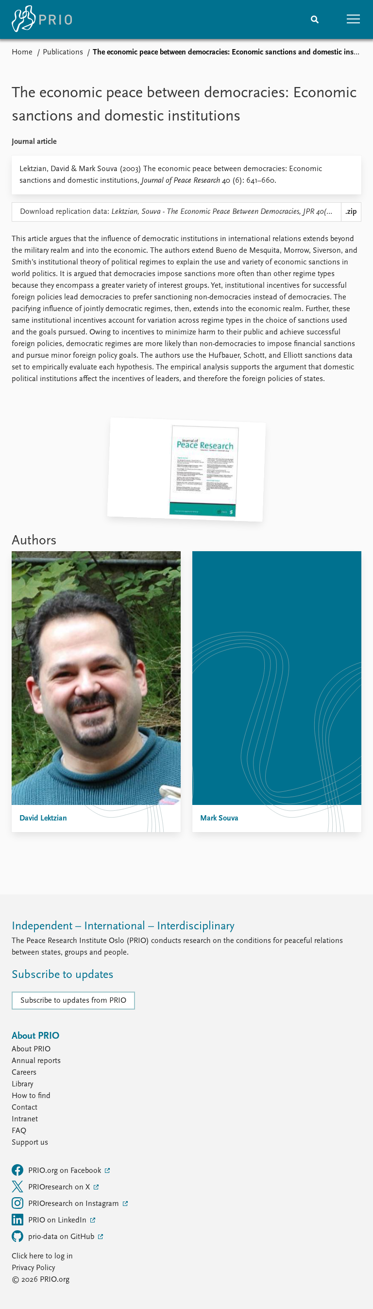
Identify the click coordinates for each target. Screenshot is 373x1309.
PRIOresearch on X (60, 1187)
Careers (24, 1073)
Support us (30, 1143)
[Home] (42, 19)
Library (22, 1084)
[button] (353, 19)
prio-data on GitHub (62, 1237)
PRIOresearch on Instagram (74, 1204)
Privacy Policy (33, 1268)
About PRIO (31, 1049)
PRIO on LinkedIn (58, 1220)
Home (22, 52)
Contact (24, 1108)
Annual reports (36, 1061)
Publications (63, 52)
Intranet (25, 1119)
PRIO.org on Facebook (65, 1171)
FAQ (19, 1131)
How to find (31, 1096)
